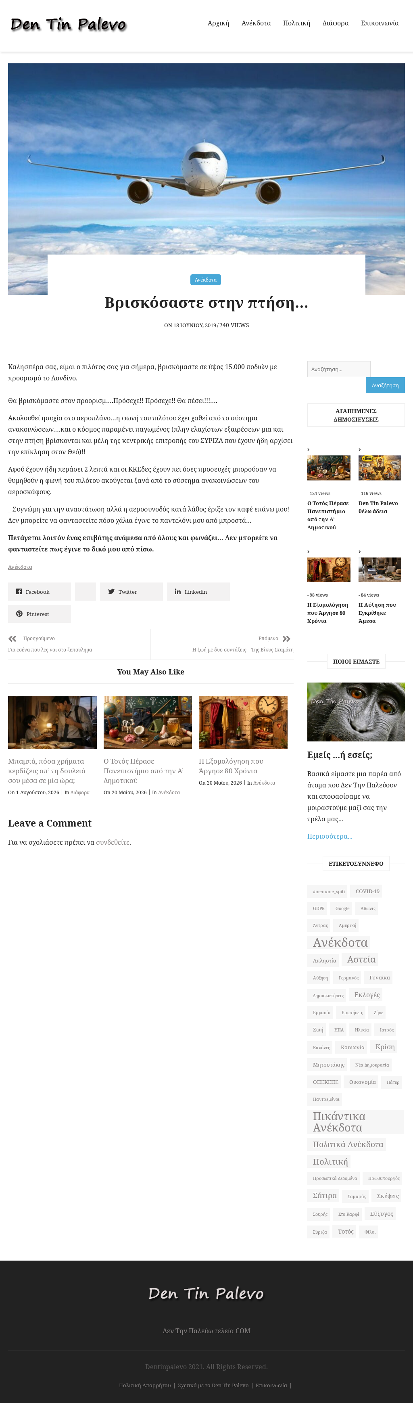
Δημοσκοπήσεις (328, 995)
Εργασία (322, 1012)
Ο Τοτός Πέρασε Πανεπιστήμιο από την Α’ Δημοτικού (144, 770)
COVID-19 (368, 891)
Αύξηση (320, 978)
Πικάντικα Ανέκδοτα (339, 1122)
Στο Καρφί (348, 1214)
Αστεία (361, 959)
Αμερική (347, 925)
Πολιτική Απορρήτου (145, 1385)
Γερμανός (349, 978)
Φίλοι (370, 1232)
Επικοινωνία (380, 23)
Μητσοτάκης (328, 1064)
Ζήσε (378, 1012)
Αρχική (218, 23)
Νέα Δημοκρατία (372, 1065)
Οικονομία (362, 1082)
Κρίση (385, 1046)
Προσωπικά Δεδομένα (335, 1178)
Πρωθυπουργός (384, 1178)
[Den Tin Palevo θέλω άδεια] (380, 466)
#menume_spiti (329, 891)
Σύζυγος (381, 1213)
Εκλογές (367, 994)
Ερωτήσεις (352, 1012)
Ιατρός (387, 1030)
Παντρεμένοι (326, 1099)
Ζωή (318, 1029)
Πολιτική (297, 23)
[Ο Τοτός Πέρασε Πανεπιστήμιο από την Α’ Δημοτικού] (148, 722)
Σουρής (320, 1214)
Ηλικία (362, 1030)
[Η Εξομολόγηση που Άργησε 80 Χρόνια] (243, 722)
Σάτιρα (325, 1195)
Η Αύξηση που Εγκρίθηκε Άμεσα (377, 612)
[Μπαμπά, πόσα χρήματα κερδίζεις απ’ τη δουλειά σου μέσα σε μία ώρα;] (52, 722)
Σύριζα (320, 1232)
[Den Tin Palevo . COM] (206, 1278)
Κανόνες (321, 1047)
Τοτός (346, 1231)
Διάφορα (336, 23)
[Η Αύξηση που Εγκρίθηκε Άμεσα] (380, 568)
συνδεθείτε (112, 842)
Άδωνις (368, 908)
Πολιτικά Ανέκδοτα (348, 1144)
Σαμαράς (357, 1196)
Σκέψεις (388, 1196)
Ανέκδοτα (256, 23)
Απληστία (324, 960)
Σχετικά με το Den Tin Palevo (213, 1385)
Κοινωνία (353, 1047)
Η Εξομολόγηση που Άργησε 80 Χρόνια (231, 765)
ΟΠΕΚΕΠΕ (325, 1082)
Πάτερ (393, 1082)
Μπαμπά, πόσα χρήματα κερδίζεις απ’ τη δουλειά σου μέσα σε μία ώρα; (47, 770)
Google (343, 908)
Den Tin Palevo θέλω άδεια (378, 507)
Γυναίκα (379, 977)
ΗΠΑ (339, 1030)
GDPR (319, 908)
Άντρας (320, 925)
